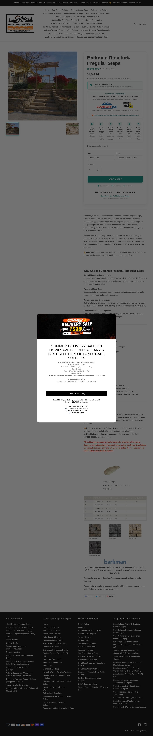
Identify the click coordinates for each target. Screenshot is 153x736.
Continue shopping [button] (76, 393)
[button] (113, 316)
